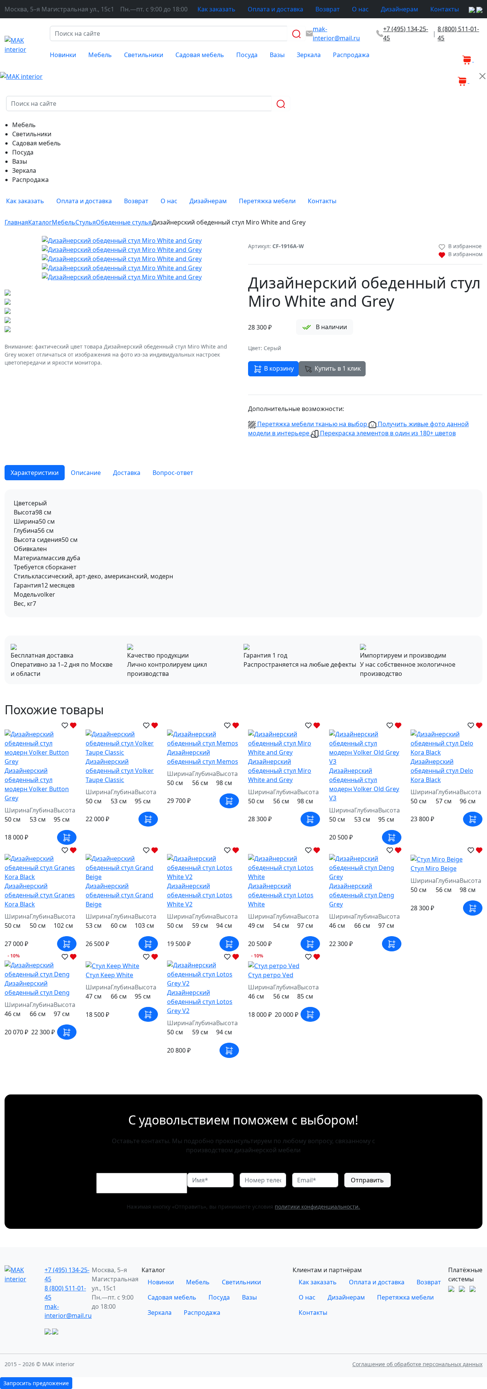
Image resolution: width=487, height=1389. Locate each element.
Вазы (277, 55)
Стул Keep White (109, 975)
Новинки (63, 55)
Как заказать (216, 9)
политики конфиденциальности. (317, 1206)
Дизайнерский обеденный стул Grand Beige (119, 895)
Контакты (444, 9)
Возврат (327, 9)
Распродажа (351, 55)
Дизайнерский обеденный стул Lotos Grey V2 (199, 1001)
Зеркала (309, 55)
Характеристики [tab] (35, 472)
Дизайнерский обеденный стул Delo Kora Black (442, 770)
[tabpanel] (243, 553)
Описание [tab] (86, 472)
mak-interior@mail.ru (68, 1311)
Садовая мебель (199, 55)
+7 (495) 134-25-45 (405, 33)
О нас (360, 9)
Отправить (367, 1180)
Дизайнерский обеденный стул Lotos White (281, 895)
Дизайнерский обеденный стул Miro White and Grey (279, 770)
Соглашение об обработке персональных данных (417, 1364)
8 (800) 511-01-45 (458, 33)
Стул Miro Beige (434, 868)
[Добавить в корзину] (66, 837)
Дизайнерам (399, 9)
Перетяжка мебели (267, 201)
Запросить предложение (36, 1383)
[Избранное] (456, 54)
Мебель (100, 55)
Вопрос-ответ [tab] (173, 472)
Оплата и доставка (275, 9)
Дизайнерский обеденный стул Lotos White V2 (199, 895)
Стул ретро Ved (270, 975)
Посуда (247, 55)
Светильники (143, 55)
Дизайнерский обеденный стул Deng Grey (361, 895)
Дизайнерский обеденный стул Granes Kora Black (40, 895)
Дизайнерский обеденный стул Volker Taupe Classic (120, 770)
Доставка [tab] (126, 472)
